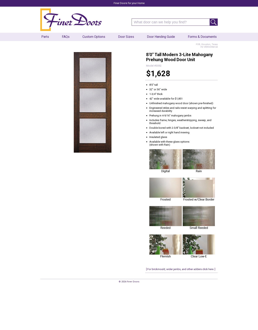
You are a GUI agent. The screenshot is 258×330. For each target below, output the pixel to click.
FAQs (66, 37)
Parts (45, 37)
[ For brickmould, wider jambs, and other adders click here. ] (180, 269)
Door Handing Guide (161, 37)
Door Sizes (126, 37)
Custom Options (93, 37)
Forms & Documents (202, 37)
